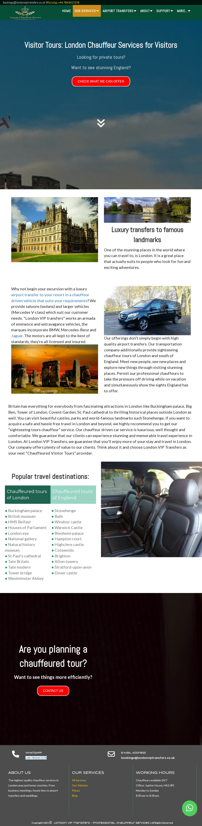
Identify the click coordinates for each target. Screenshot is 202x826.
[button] (189, 808)
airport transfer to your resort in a (41, 294)
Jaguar (17, 335)
